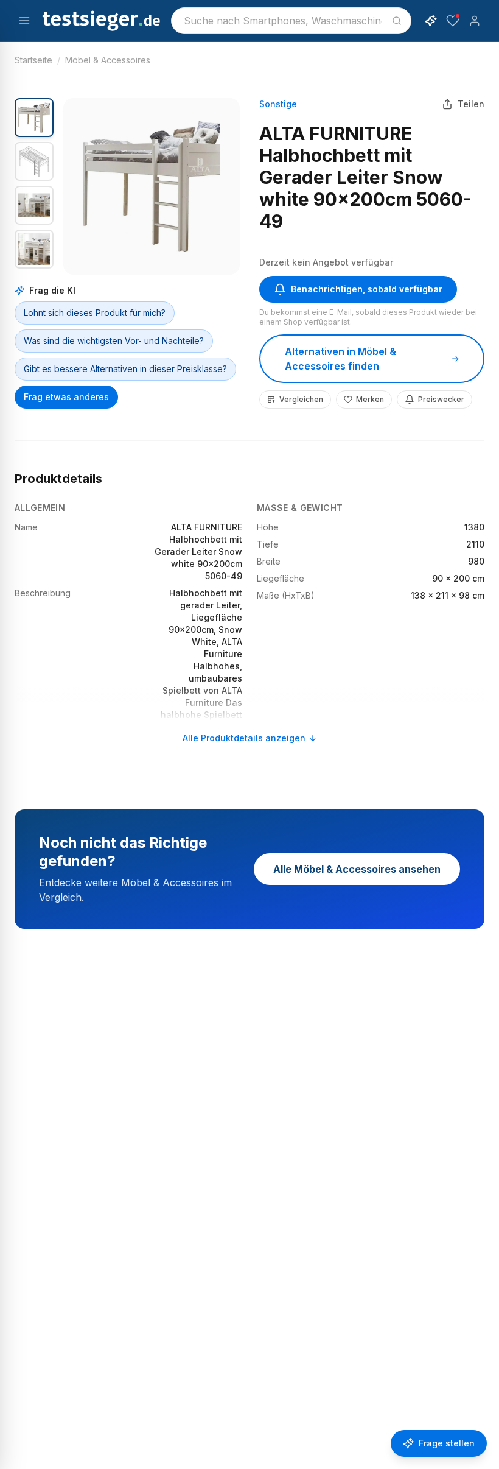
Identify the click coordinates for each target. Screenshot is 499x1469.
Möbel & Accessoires (107, 60)
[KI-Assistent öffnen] (431, 20)
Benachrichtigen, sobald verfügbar (366, 289)
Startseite (33, 60)
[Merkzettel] (452, 20)
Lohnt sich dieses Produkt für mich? (95, 313)
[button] (151, 186)
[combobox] (291, 20)
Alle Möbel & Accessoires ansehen (357, 869)
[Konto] (474, 20)
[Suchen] (397, 21)
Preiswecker (441, 399)
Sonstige (278, 104)
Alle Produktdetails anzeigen (244, 738)
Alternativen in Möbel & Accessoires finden (340, 358)
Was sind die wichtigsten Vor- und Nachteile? (114, 341)
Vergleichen (301, 399)
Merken (370, 399)
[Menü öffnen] (24, 20)
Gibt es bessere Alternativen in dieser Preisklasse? (125, 369)
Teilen (471, 104)
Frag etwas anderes (66, 397)
